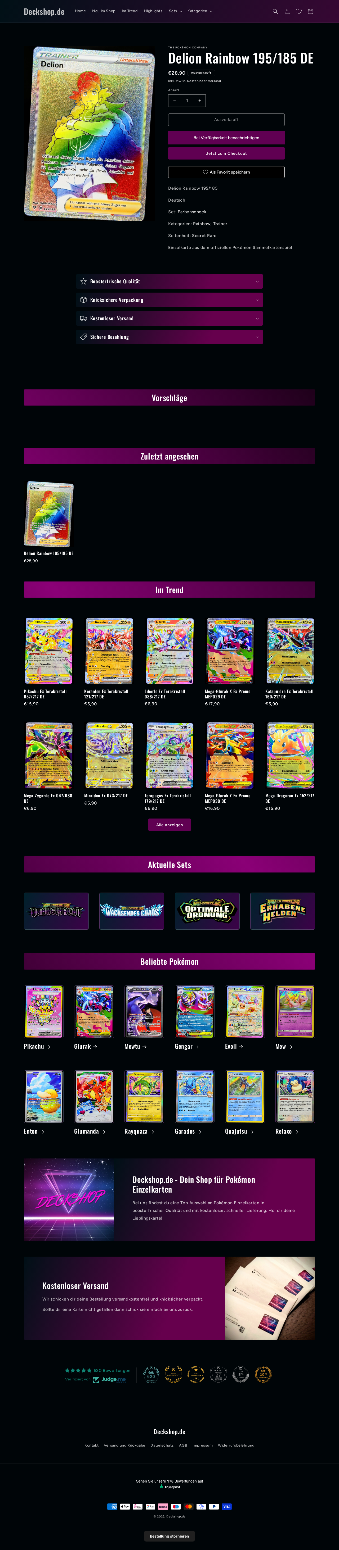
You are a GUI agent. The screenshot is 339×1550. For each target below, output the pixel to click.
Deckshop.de (175, 1516)
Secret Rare (204, 235)
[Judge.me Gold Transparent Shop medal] (196, 1374)
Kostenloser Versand (204, 81)
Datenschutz (162, 1445)
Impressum (203, 1445)
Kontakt (91, 1445)
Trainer (220, 223)
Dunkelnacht (56, 931)
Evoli (231, 1046)
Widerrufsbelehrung (236, 1445)
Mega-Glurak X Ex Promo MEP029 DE (228, 694)
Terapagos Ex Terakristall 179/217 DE (168, 798)
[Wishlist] (299, 11)
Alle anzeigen (169, 824)
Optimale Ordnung (207, 931)
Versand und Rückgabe (124, 1445)
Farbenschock (192, 211)
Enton (31, 1131)
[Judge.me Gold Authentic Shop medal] (173, 1374)
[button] (175, 11)
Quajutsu (236, 1131)
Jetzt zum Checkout (226, 153)
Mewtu (132, 1046)
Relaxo (283, 1131)
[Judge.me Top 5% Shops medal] (240, 1374)
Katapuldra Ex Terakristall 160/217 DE (289, 694)
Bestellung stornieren (169, 1536)
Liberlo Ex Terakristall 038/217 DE (165, 694)
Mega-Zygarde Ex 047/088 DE (48, 798)
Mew (280, 1046)
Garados (185, 1131)
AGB (183, 1445)
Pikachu (34, 1046)
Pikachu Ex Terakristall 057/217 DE (45, 694)
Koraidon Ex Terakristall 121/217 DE (106, 694)
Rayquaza (136, 1131)
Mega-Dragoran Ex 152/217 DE (289, 798)
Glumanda (86, 1131)
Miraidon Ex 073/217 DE (106, 795)
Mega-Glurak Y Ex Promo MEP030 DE (228, 798)
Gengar (184, 1046)
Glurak (82, 1046)
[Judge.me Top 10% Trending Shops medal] (263, 1374)
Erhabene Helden (282, 931)
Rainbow (202, 223)
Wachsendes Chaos (131, 931)
